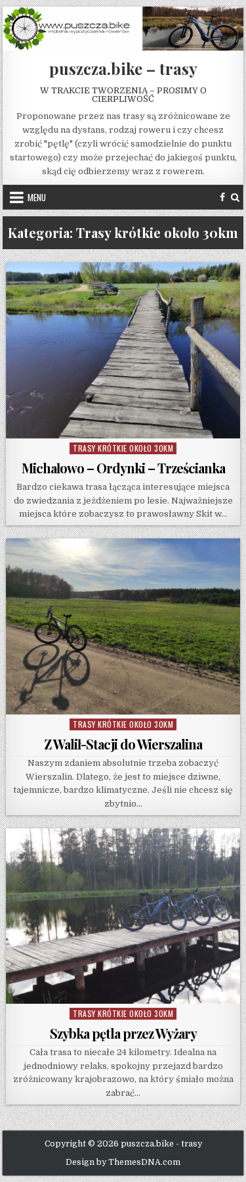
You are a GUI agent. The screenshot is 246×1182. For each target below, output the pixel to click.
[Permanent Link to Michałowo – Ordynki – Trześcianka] (123, 350)
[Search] (235, 197)
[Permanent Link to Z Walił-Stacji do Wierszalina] (123, 626)
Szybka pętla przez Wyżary (123, 1033)
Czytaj (126, 423)
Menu (37, 197)
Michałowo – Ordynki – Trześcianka (123, 468)
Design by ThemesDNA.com (123, 1162)
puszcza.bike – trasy (123, 68)
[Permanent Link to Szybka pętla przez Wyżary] (123, 916)
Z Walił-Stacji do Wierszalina (123, 744)
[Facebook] (222, 197)
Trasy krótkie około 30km (123, 448)
